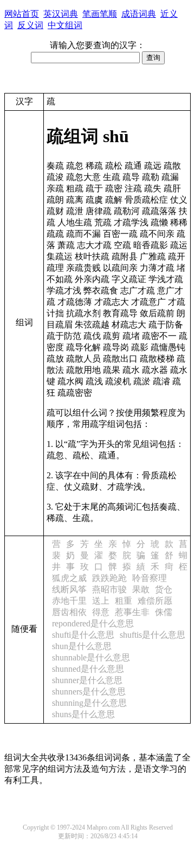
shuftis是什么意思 (152, 634)
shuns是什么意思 (83, 714)
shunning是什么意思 (89, 702)
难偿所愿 (155, 600)
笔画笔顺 (99, 13)
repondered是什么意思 (93, 623)
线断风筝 (69, 589)
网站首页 (21, 13)
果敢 (141, 589)
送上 (100, 600)
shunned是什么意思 (88, 668)
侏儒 (163, 612)
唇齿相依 (69, 612)
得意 (100, 612)
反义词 (30, 25)
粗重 (123, 600)
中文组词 (65, 25)
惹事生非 (132, 612)
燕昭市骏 (109, 589)
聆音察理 (149, 578)
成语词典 (138, 13)
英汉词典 (60, 13)
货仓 (163, 589)
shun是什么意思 (82, 646)
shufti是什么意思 (83, 634)
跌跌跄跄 (109, 578)
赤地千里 (69, 600)
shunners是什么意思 (89, 691)
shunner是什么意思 (87, 680)
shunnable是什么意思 (91, 657)
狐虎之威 (69, 578)
